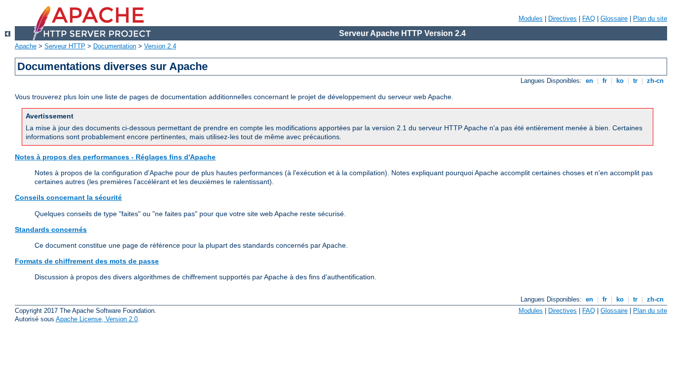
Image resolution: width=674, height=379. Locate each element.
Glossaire (614, 18)
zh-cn (655, 80)
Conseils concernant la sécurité (68, 197)
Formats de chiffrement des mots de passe (87, 261)
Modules (531, 18)
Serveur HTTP (64, 46)
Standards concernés (51, 229)
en (589, 80)
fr (604, 80)
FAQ (588, 18)
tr (635, 80)
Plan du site (650, 18)
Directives (562, 18)
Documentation (114, 46)
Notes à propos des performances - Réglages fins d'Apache (115, 157)
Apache (26, 46)
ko (620, 80)
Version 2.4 (160, 46)
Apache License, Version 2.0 (97, 319)
